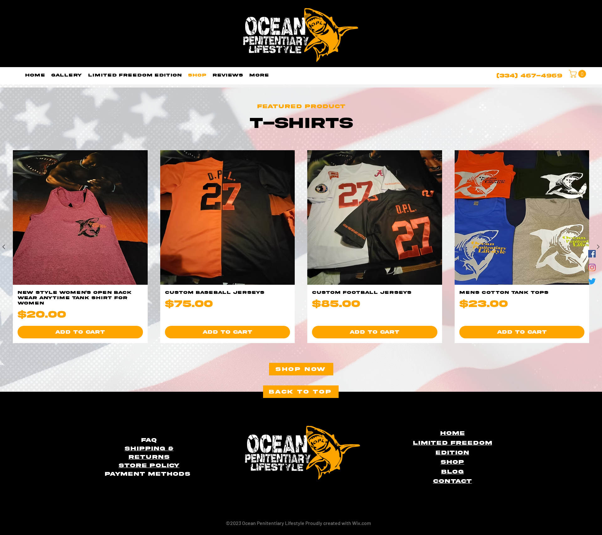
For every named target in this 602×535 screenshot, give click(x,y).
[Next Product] (598, 247)
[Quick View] (80, 217)
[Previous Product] (4, 247)
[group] (301, 247)
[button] (578, 74)
